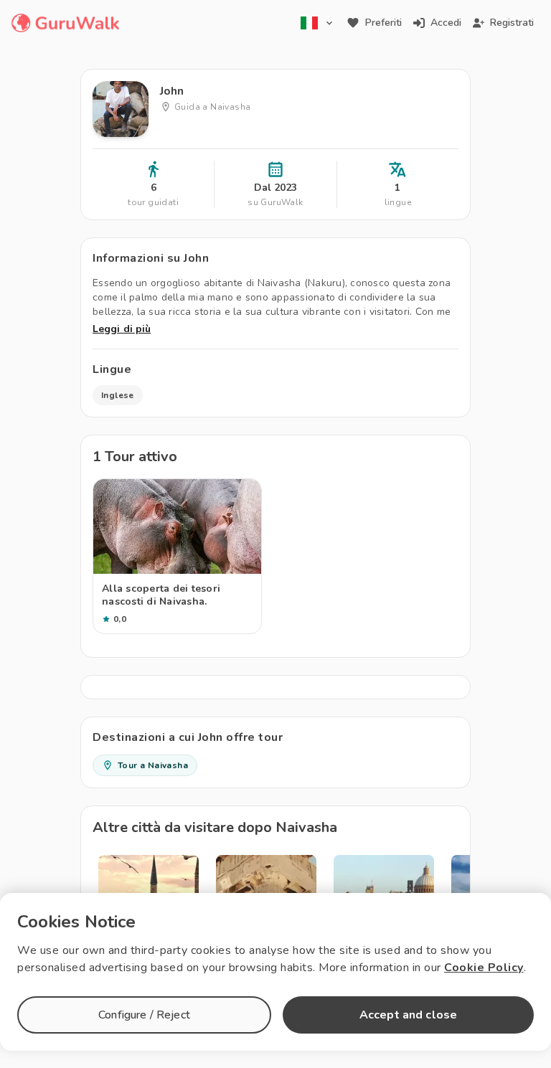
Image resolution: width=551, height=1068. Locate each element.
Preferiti (383, 22)
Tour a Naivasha (153, 765)
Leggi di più (122, 329)
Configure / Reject (144, 1015)
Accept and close (408, 1015)
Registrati (512, 22)
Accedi (445, 22)
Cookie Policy (484, 967)
